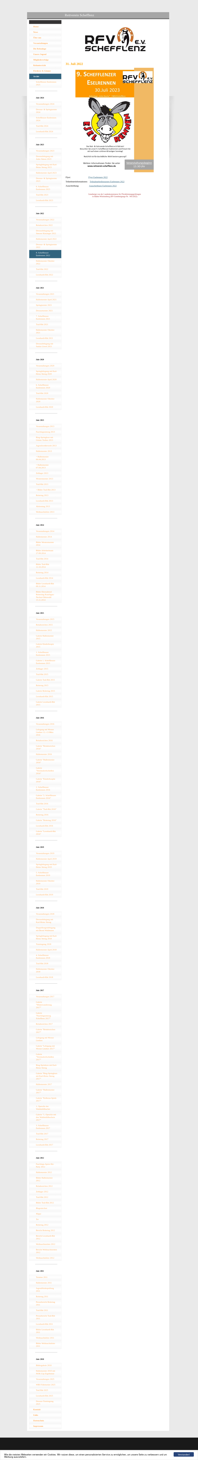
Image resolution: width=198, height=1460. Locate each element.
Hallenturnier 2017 (44, 1084)
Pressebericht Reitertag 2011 (45, 1303)
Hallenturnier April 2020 (46, 379)
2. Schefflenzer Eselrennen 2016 (43, 788)
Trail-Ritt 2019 (42, 889)
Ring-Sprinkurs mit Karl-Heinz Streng (46, 1066)
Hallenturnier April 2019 (46, 859)
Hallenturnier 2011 (44, 1283)
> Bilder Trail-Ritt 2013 (45, 490)
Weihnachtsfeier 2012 (45, 1258)
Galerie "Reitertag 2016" (46, 820)
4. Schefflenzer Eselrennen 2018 (43, 956)
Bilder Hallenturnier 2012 (44, 1179)
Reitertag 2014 (42, 572)
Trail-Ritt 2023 (42, 195)
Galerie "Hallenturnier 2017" (45, 1091)
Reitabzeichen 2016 (44, 740)
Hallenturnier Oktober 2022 (45, 262)
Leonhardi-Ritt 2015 (44, 696)
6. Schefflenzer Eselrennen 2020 (43, 386)
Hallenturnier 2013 (44, 451)
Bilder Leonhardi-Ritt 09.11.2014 (45, 585)
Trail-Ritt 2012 (42, 1197)
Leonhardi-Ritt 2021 (44, 338)
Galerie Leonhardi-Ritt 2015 (45, 703)
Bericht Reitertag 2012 (45, 1230)
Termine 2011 (42, 1277)
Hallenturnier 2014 (44, 537)
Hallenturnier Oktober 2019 (45, 882)
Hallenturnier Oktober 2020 (45, 400)
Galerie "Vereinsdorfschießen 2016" (45, 770)
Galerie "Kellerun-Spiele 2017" (46, 1099)
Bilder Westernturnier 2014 (45, 543)
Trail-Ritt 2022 (42, 269)
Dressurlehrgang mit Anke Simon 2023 (44, 157)
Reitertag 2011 (42, 1296)
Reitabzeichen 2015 (44, 625)
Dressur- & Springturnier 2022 (46, 245)
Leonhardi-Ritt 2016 (44, 826)
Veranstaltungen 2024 (45, 104)
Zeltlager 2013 (42, 473)
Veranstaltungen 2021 (45, 294)
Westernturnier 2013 (44, 479)
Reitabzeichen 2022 (44, 225)
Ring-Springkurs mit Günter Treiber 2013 (44, 438)
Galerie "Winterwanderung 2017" (44, 1005)
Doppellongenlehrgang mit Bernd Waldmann (45, 929)
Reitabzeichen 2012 (44, 1186)
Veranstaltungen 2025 (45, 1379)
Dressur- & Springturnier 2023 (46, 179)
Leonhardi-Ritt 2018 (44, 977)
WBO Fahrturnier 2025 (45, 1385)
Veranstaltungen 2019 (45, 853)
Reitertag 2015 (42, 685)
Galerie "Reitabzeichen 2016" (45, 747)
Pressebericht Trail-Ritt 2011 (45, 1317)
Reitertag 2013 (42, 495)
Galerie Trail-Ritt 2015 (45, 680)
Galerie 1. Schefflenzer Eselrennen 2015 (45, 661)
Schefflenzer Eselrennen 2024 (46, 119)
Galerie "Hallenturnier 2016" (45, 761)
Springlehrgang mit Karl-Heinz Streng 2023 (46, 165)
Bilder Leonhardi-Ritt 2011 (45, 1331)
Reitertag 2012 (42, 1225)
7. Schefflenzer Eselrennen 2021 (43, 317)
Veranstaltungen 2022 (45, 220)
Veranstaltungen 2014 (45, 531)
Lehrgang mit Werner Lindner (45, 1039)
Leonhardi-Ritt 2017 (44, 1145)
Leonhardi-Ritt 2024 (44, 131)
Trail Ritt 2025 (42, 1390)
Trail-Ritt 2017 (42, 1134)
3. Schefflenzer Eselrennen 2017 (43, 1126)
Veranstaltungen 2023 (45, 151)
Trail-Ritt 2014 (42, 559)
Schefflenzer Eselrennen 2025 (46, 83)
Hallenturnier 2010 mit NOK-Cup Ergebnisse (45, 1372)
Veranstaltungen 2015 (45, 619)
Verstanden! (184, 1454)
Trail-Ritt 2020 (42, 393)
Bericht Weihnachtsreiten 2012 (46, 1251)
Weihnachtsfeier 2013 (45, 512)
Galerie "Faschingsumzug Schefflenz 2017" (43, 1016)
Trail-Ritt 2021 (42, 324)
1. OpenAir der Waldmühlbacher (43, 1107)
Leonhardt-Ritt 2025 (44, 1396)
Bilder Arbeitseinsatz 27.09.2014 (44, 551)
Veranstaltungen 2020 (45, 366)
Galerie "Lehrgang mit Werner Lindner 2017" (45, 1047)
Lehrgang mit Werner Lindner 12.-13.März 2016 (45, 732)
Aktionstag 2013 (43, 506)
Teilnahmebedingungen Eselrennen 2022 (107, 181)
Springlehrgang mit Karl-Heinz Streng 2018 (46, 937)
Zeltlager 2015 (42, 669)
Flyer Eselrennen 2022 (98, 177)
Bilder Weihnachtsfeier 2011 (45, 1344)
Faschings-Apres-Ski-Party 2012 (45, 1165)
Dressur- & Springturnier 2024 (46, 110)
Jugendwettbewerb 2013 (46, 446)
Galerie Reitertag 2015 (45, 691)
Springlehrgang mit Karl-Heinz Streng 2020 (46, 372)
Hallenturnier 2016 (44, 754)
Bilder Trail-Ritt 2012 (45, 1203)
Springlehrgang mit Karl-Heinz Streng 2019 (46, 865)
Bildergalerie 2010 (44, 1365)
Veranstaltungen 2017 (45, 996)
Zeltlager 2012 (42, 1192)
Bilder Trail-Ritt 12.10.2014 (42, 565)
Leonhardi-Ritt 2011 (44, 1324)
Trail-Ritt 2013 (42, 484)
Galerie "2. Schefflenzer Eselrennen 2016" (46, 796)
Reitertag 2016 (42, 815)
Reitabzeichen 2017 (44, 1024)
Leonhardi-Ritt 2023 (44, 200)
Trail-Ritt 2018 (42, 963)
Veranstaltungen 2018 (45, 914)
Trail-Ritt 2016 (42, 804)
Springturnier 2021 (44, 305)
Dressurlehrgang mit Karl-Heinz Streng (44, 920)
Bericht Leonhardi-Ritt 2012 (45, 1237)
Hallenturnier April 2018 (46, 950)
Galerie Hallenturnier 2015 (45, 637)
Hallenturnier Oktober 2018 (45, 970)
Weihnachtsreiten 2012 (45, 1244)
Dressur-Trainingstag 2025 (44, 1402)
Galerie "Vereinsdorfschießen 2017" (45, 1057)
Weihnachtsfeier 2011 (45, 1338)
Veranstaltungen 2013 (45, 426)
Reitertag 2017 (42, 1139)
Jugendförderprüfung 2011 (45, 1289)
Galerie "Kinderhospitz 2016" (45, 780)
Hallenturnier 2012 (44, 1172)
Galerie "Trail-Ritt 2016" (46, 809)
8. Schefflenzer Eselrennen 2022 (43, 254)
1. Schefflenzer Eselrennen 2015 (43, 653)
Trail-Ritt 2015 (42, 674)
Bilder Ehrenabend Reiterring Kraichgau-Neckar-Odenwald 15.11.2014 (45, 596)
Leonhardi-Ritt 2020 (44, 407)
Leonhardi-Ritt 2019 (44, 895)
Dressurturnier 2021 (44, 311)
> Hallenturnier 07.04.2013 (42, 466)
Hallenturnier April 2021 (46, 299)
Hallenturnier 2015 (44, 630)
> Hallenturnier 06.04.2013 (42, 458)
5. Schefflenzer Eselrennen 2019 (43, 874)
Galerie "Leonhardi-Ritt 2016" (46, 832)
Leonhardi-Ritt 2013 (44, 501)
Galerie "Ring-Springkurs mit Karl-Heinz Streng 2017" (46, 1076)
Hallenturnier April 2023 (46, 173)
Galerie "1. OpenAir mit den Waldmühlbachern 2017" (46, 1117)
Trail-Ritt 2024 (42, 126)
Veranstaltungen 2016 (45, 724)
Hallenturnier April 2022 (46, 239)
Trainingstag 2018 (43, 944)
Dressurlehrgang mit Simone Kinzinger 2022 (46, 232)
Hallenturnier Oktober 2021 (45, 331)
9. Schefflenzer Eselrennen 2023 (43, 187)
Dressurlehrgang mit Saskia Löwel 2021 (44, 345)
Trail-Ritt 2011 (42, 1310)
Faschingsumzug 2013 (45, 432)
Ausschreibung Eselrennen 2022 (103, 186)
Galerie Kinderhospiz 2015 (45, 645)
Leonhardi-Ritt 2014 (44, 578)
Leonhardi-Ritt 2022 (44, 275)
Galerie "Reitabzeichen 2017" (45, 1030)
